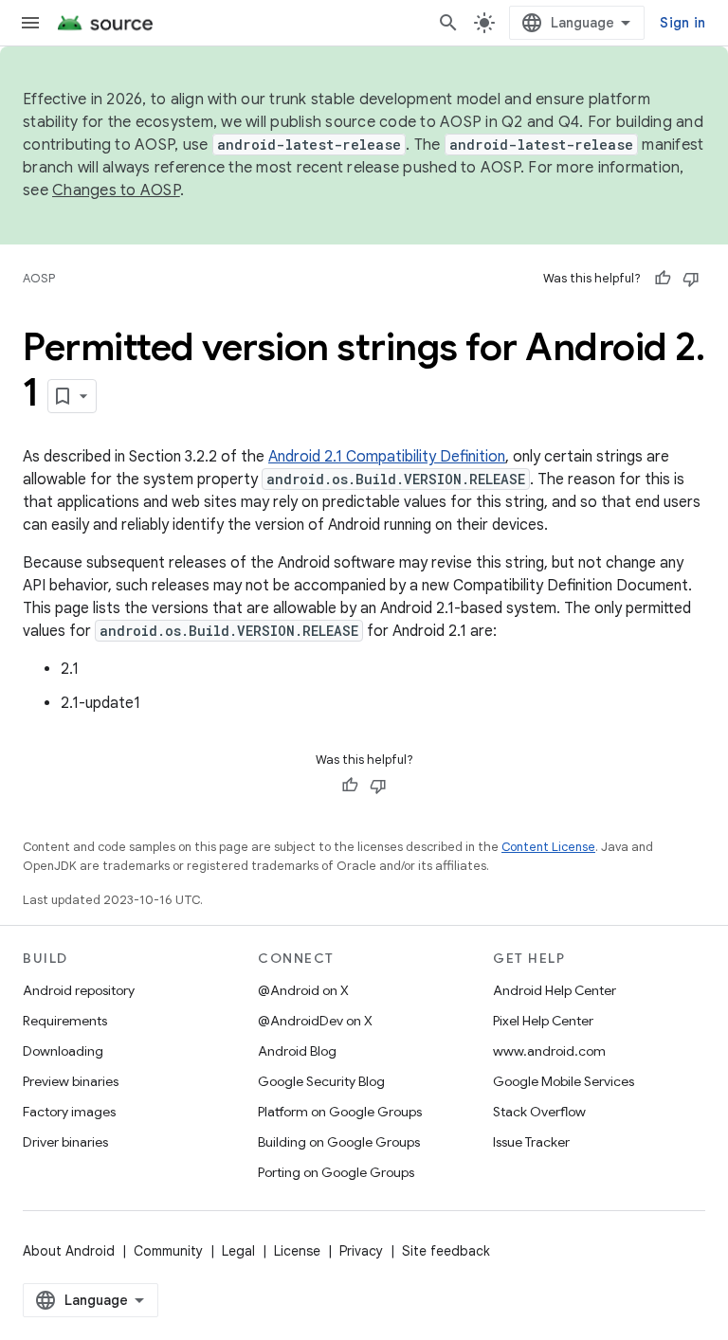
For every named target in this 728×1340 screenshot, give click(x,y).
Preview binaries (70, 1081)
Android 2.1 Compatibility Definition (386, 456)
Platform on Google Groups (340, 1111)
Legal (238, 1251)
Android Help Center (554, 990)
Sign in (682, 22)
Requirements (65, 1020)
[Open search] (448, 22)
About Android (69, 1251)
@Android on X (303, 990)
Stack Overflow (539, 1111)
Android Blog (297, 1050)
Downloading (63, 1050)
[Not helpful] (691, 278)
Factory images (69, 1111)
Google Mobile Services (563, 1081)
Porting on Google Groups (336, 1172)
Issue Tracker (531, 1141)
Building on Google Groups (339, 1141)
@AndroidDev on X (315, 1020)
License (297, 1251)
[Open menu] (30, 22)
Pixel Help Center (543, 1020)
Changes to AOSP (116, 190)
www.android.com (549, 1050)
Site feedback (446, 1251)
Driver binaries (65, 1141)
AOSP (39, 278)
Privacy (361, 1251)
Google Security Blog (321, 1081)
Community (168, 1251)
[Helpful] (662, 278)
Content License (548, 847)
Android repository (79, 990)
